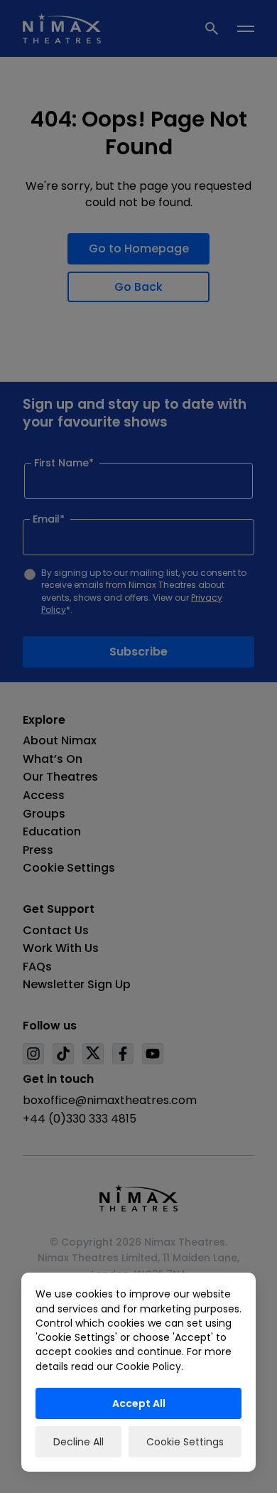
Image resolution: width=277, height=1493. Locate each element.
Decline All (78, 1442)
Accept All (138, 1403)
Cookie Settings (185, 1442)
